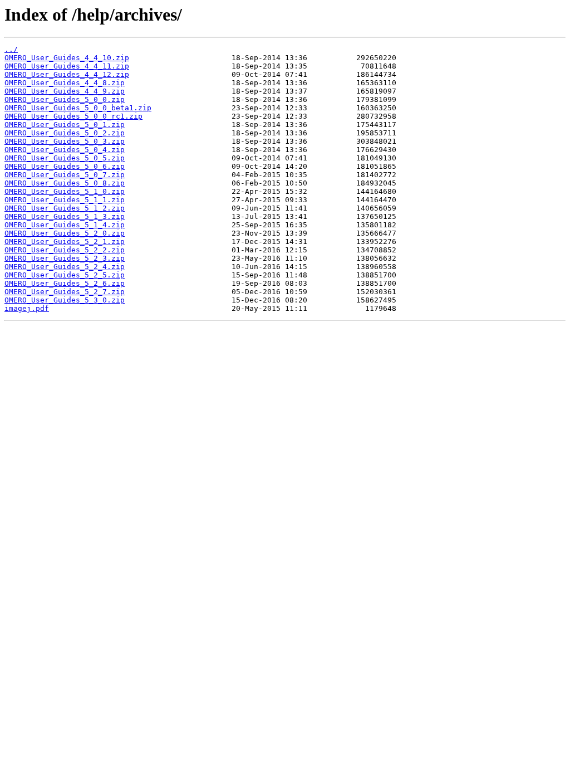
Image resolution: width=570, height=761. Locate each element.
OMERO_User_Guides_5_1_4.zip (64, 225)
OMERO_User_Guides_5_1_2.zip (64, 208)
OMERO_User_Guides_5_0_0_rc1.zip (73, 116)
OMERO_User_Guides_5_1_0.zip (64, 191)
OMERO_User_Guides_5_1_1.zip (64, 200)
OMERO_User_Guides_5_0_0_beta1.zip (77, 108)
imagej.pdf (26, 308)
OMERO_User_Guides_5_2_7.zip (64, 291)
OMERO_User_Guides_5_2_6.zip (64, 283)
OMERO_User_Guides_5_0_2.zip (64, 133)
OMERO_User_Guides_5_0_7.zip (64, 174)
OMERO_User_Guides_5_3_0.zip (64, 300)
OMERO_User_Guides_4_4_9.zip (64, 91)
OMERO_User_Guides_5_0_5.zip (64, 158)
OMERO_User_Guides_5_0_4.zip (64, 149)
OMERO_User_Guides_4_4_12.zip (66, 74)
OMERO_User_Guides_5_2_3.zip (64, 258)
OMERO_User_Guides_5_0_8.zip (64, 183)
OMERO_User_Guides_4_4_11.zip (66, 66)
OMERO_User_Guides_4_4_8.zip (64, 83)
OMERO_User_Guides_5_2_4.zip (64, 266)
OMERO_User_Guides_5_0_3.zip (64, 141)
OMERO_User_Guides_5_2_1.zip (64, 241)
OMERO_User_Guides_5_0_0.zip (64, 99)
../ (11, 49)
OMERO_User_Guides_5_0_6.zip (64, 166)
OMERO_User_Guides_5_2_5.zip (64, 275)
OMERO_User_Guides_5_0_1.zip (64, 124)
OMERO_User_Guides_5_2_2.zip (64, 250)
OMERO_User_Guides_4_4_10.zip (66, 57)
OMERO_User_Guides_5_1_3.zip (64, 216)
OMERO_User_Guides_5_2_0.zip (64, 233)
